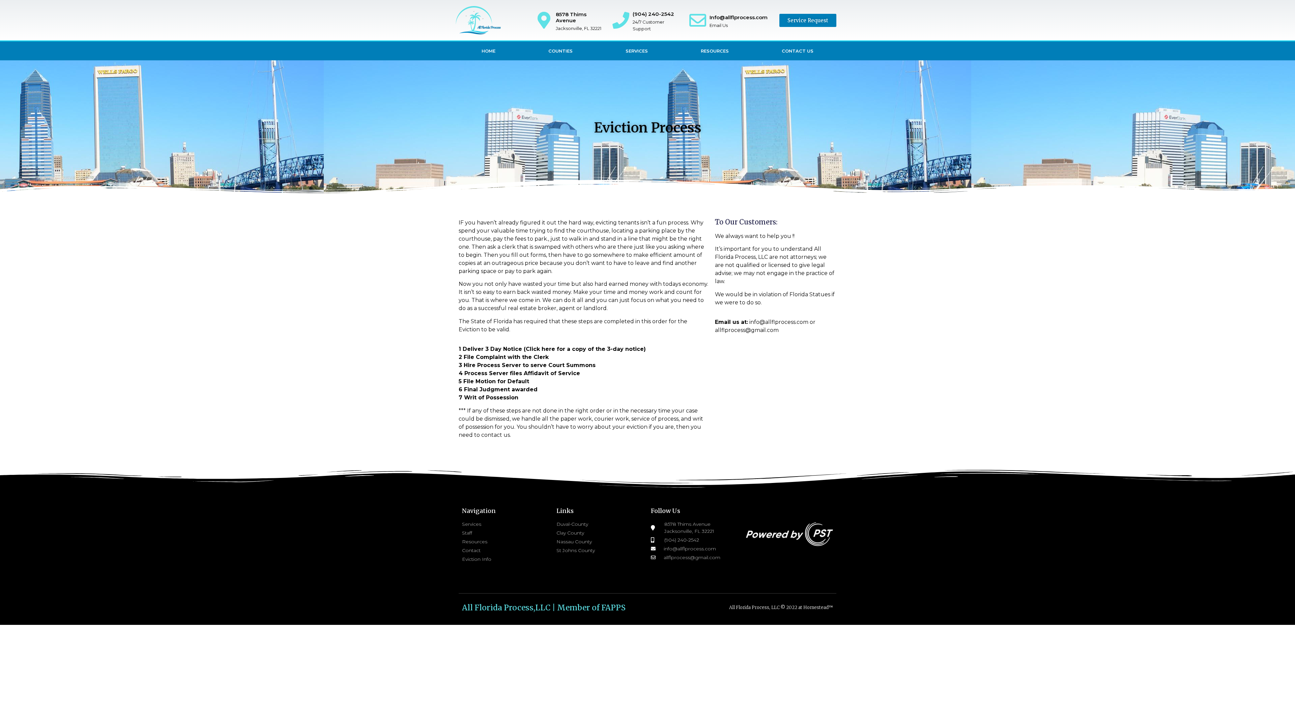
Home (488, 51)
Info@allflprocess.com (739, 17)
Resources (715, 51)
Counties (560, 51)
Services (637, 51)
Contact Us (797, 51)
